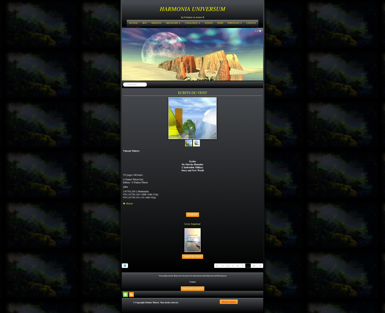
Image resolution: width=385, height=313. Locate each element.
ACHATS (209, 22)
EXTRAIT (192, 214)
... (248, 265)
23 (254, 265)
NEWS (220, 22)
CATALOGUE (192, 22)
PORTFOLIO (235, 22)
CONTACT (251, 22)
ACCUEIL (133, 22)
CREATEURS (173, 22)
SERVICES (156, 22)
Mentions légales (229, 301)
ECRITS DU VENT (192, 256)
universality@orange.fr (192, 288)
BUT (145, 22)
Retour (129, 203)
